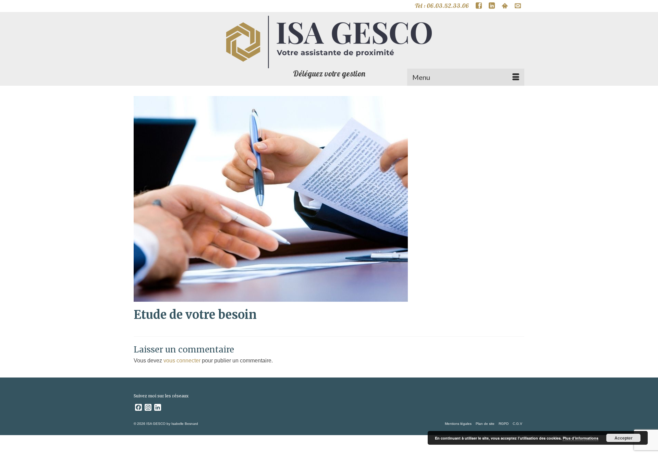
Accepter (623, 438)
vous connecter (181, 360)
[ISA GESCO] (329, 42)
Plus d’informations (580, 438)
